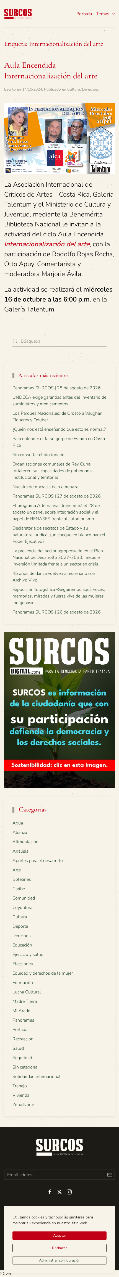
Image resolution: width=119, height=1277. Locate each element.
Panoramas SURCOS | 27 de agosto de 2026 (56, 496)
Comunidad (23, 898)
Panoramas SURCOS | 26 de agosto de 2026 (56, 612)
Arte (16, 870)
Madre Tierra (24, 1001)
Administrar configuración (59, 1260)
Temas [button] (102, 14)
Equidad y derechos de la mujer (42, 973)
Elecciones (22, 964)
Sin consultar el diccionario (38, 455)
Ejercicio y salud (27, 954)
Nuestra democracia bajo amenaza (45, 487)
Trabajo (19, 1086)
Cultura (73, 89)
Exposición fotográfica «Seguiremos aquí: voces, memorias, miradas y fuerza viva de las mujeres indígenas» (58, 596)
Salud (18, 1048)
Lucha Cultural (26, 992)
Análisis (20, 851)
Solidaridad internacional (36, 1077)
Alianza (19, 832)
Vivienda (20, 1095)
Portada (84, 14)
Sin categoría (24, 1067)
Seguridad (22, 1058)
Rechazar (59, 1248)
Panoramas (23, 1020)
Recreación (22, 1039)
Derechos (90, 89)
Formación (22, 983)
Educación (22, 945)
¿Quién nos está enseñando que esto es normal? (59, 429)
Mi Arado (21, 1011)
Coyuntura (22, 908)
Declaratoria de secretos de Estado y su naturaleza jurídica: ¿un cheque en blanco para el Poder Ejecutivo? (58, 534)
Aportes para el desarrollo (37, 861)
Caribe (18, 889)
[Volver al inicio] (18, 14)
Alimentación (25, 842)
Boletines (21, 879)
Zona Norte (23, 1105)
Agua (17, 823)
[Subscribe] (110, 1175)
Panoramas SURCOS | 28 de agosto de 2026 (56, 388)
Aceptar (59, 1235)
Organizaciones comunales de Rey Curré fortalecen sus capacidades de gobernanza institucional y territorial (53, 470)
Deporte (20, 926)
